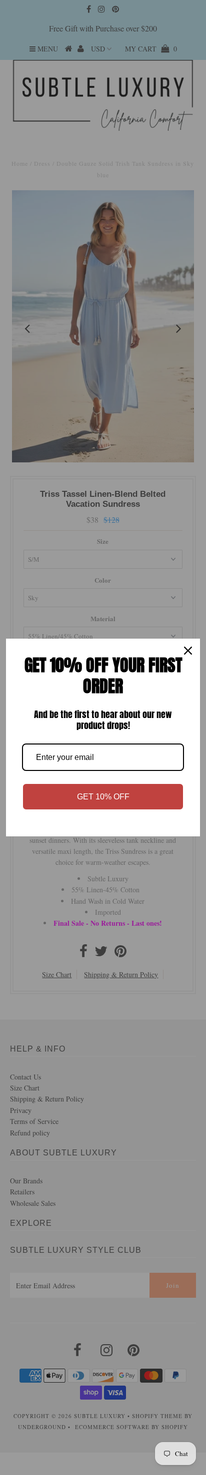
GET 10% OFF (103, 796)
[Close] (188, 651)
